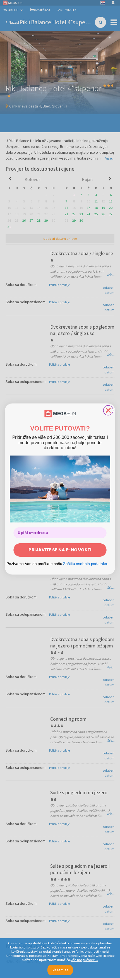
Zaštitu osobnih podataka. (85, 563)
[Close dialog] (108, 410)
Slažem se (60, 969)
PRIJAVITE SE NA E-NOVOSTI (60, 550)
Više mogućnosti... (84, 960)
